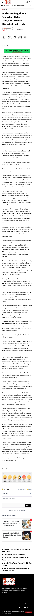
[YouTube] (25, 607)
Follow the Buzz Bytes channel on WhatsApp (18, 51)
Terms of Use (7, 613)
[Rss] (28, 607)
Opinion (5, 9)
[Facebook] (19, 607)
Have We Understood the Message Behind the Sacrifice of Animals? (15, 569)
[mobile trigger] (3, 2)
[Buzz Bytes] (8, 2)
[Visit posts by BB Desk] (4, 29)
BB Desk (8, 28)
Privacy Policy (20, 611)
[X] (22, 607)
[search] (27, 1)
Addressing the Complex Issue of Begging (15, 554)
